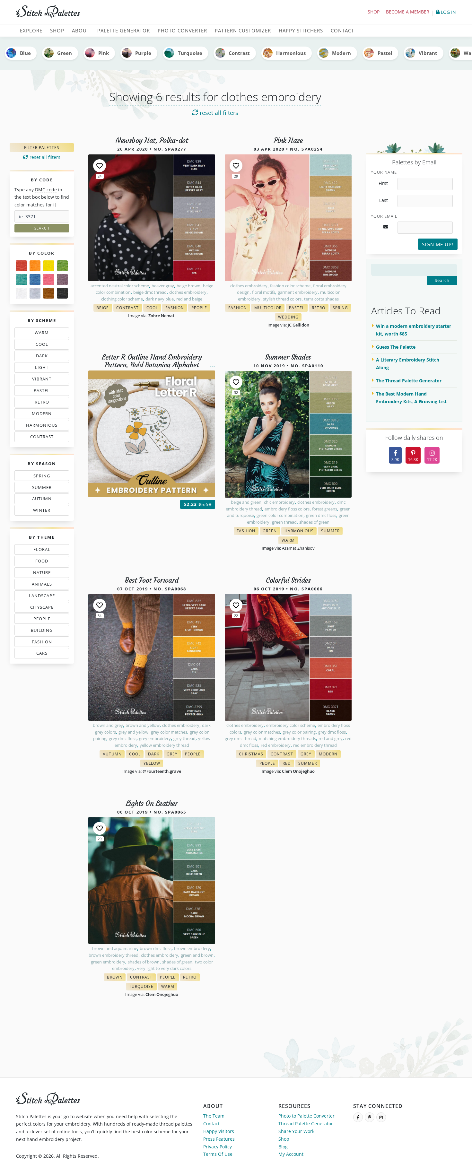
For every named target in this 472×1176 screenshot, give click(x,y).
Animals (43, 585)
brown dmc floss (155, 948)
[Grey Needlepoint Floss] (35, 293)
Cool (43, 345)
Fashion (43, 643)
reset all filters (218, 113)
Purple (143, 53)
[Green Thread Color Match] (62, 266)
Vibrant (428, 53)
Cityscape (43, 608)
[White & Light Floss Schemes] (21, 293)
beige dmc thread (150, 292)
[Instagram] (381, 1117)
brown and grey (108, 725)
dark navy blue (159, 299)
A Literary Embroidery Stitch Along (407, 363)
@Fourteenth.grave (162, 771)
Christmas (252, 754)
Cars (40, 654)
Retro (43, 403)
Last (383, 200)
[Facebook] (358, 1117)
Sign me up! (437, 244)
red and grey (331, 738)
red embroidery (276, 745)
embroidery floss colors (287, 509)
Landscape (42, 597)
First (383, 183)
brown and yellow (143, 725)
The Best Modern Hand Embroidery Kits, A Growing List (411, 398)
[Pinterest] (369, 1117)
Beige (104, 308)
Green (64, 53)
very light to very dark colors (164, 968)
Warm (43, 334)
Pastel (385, 53)
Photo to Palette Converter (306, 1116)
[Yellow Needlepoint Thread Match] (48, 266)
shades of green (314, 522)
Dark (43, 357)
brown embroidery (192, 948)
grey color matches (169, 732)
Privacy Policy (217, 1147)
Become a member (407, 12)
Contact (211, 1123)
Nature (43, 574)
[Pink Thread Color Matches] (48, 279)
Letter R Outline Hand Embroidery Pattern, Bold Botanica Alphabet (152, 361)
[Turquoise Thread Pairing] (21, 279)
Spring (43, 477)
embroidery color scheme (290, 725)
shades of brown (144, 962)
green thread (284, 522)
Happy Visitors (218, 1131)
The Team (213, 1116)
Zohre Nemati (162, 315)
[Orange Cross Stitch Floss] (35, 266)
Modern (341, 53)
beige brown (188, 286)
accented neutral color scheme (120, 286)
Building (43, 631)
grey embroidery (155, 738)
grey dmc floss (122, 738)
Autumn (43, 500)
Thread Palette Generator (305, 1123)
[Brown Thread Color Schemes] (48, 293)
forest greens (324, 509)
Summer (43, 488)
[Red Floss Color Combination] (21, 266)
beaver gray (163, 286)
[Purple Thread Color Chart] (62, 279)
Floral (43, 550)
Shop (374, 12)
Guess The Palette (395, 347)
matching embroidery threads (287, 738)
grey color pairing (299, 732)
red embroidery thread (315, 745)
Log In (448, 12)
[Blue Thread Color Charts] (35, 279)
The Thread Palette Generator (408, 381)
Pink (103, 53)
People (40, 620)
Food (43, 562)
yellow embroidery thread (164, 745)
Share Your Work (296, 1131)
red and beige (189, 299)
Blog (283, 1147)
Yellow (153, 764)
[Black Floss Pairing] (62, 293)
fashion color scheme (290, 286)
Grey (174, 754)
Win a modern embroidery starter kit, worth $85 (413, 330)
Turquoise (190, 53)
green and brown (197, 955)
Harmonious (291, 53)
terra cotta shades (321, 299)
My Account (290, 1154)
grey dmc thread (240, 738)
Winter (42, 511)
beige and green (246, 502)
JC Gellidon (298, 325)
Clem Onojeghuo (298, 771)
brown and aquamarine (114, 948)
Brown (116, 977)
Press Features (219, 1139)
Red (288, 764)
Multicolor (269, 308)
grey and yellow (133, 732)
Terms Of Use (217, 1154)
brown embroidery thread (113, 955)
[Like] (99, 165)
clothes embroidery (187, 292)
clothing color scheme (122, 299)
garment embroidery (298, 292)
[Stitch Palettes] (123, 12)
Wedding (290, 317)
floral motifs (263, 292)
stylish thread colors (282, 299)
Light (43, 368)
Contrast (239, 53)
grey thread (184, 738)
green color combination (280, 515)
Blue (25, 53)
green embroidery (108, 962)
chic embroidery (279, 502)
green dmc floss (321, 515)
